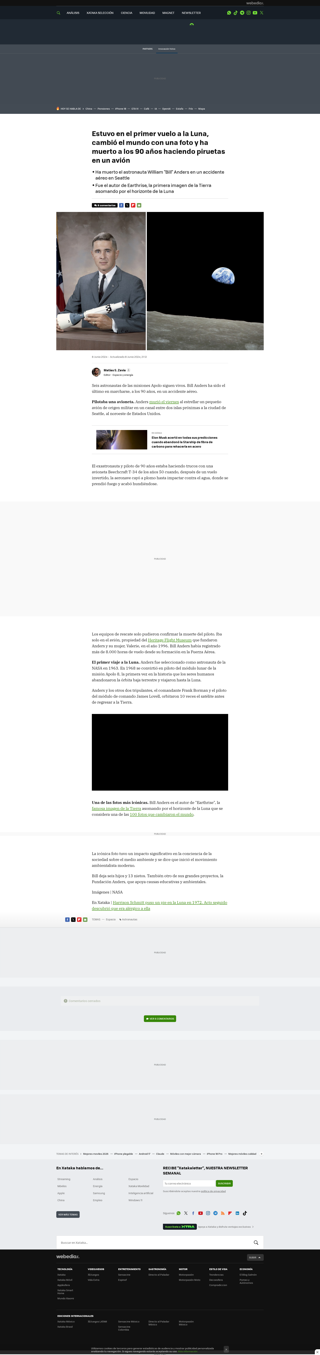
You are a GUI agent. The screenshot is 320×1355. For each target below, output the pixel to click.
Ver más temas (68, 1214)
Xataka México (66, 1321)
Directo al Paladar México (159, 1323)
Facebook (121, 205)
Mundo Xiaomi (65, 1298)
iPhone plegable (124, 1153)
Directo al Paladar (159, 1274)
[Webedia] (255, 3)
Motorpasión (186, 1274)
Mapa (201, 108)
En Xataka (157, 432)
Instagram (248, 13)
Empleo (97, 1200)
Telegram (242, 13)
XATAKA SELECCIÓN (100, 13)
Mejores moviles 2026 (96, 1153)
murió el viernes (164, 401)
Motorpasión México (186, 1323)
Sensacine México (128, 1321)
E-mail (139, 205)
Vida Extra (93, 1280)
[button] (117, 370)
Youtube (255, 13)
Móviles (62, 1186)
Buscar (256, 1242)
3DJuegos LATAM (97, 1321)
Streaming (63, 1179)
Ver (162, 1018)
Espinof (122, 1280)
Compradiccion (218, 1285)
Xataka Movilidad (139, 1186)
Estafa (179, 108)
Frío (191, 108)
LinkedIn (237, 1212)
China (89, 108)
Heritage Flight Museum (170, 640)
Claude (160, 1153)
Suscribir (224, 1183)
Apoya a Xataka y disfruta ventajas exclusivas (224, 1226)
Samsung (99, 1193)
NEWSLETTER (191, 13)
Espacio (111, 919)
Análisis (98, 1179)
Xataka (61, 1274)
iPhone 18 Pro (215, 1153)
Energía (97, 1186)
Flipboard (133, 205)
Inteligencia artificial (141, 1193)
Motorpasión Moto (189, 1280)
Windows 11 (135, 1200)
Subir (252, 1257)
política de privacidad (213, 1191)
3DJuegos (93, 1274)
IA (156, 108)
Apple (61, 1193)
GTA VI (135, 108)
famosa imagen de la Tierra (116, 808)
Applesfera (63, 1285)
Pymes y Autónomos (246, 1281)
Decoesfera (216, 1280)
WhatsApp (229, 13)
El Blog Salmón (248, 1274)
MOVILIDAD (147, 13)
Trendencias (216, 1274)
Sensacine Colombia (124, 1328)
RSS (223, 1212)
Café (146, 108)
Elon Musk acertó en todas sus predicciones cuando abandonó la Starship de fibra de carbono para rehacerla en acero (184, 442)
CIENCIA (126, 13)
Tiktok (235, 13)
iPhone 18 (120, 108)
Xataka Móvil (64, 1280)
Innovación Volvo (166, 48)
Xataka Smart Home (65, 1291)
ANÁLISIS (73, 13)
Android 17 (145, 1153)
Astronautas (129, 919)
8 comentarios (106, 205)
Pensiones (104, 108)
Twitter (261, 13)
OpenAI (166, 108)
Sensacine (124, 1274)
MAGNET (168, 13)
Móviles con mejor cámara (185, 1153)
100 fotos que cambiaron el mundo (161, 814)
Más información (187, 1351)
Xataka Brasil (65, 1326)
